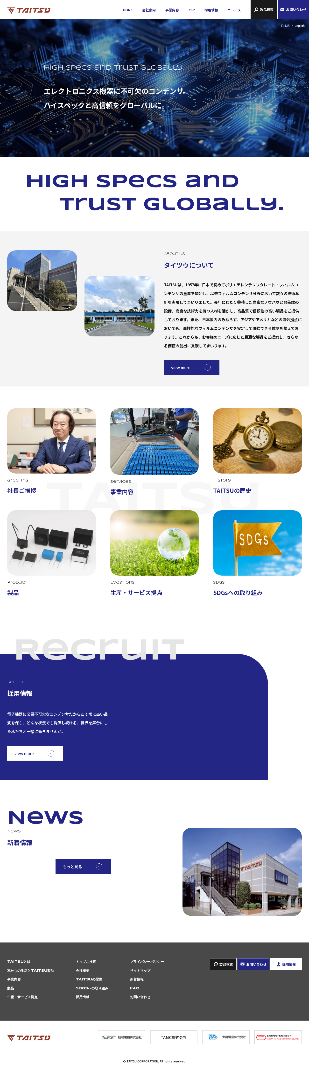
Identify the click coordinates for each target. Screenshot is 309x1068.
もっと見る (72, 866)
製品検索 (267, 9)
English (300, 26)
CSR (192, 9)
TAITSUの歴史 (89, 979)
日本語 (285, 26)
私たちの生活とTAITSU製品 (30, 970)
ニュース (234, 9)
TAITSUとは (18, 962)
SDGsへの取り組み (92, 988)
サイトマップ (140, 970)
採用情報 (211, 9)
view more (180, 367)
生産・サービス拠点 (22, 997)
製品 (10, 988)
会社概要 (82, 970)
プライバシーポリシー (147, 962)
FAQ (135, 988)
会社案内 (149, 9)
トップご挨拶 (86, 962)
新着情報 (137, 979)
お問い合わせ (296, 9)
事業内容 (172, 9)
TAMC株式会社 (174, 1037)
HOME (128, 9)
